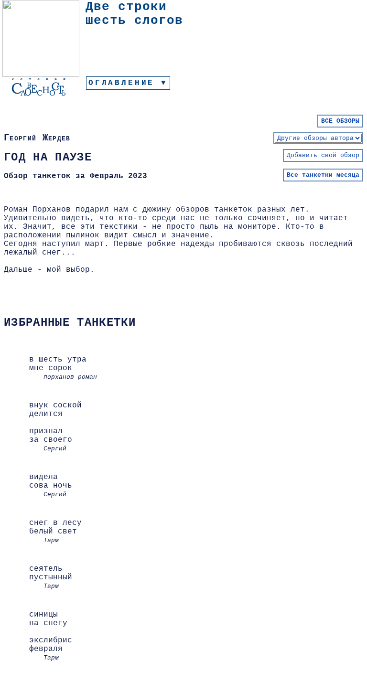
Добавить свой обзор (323, 155)
